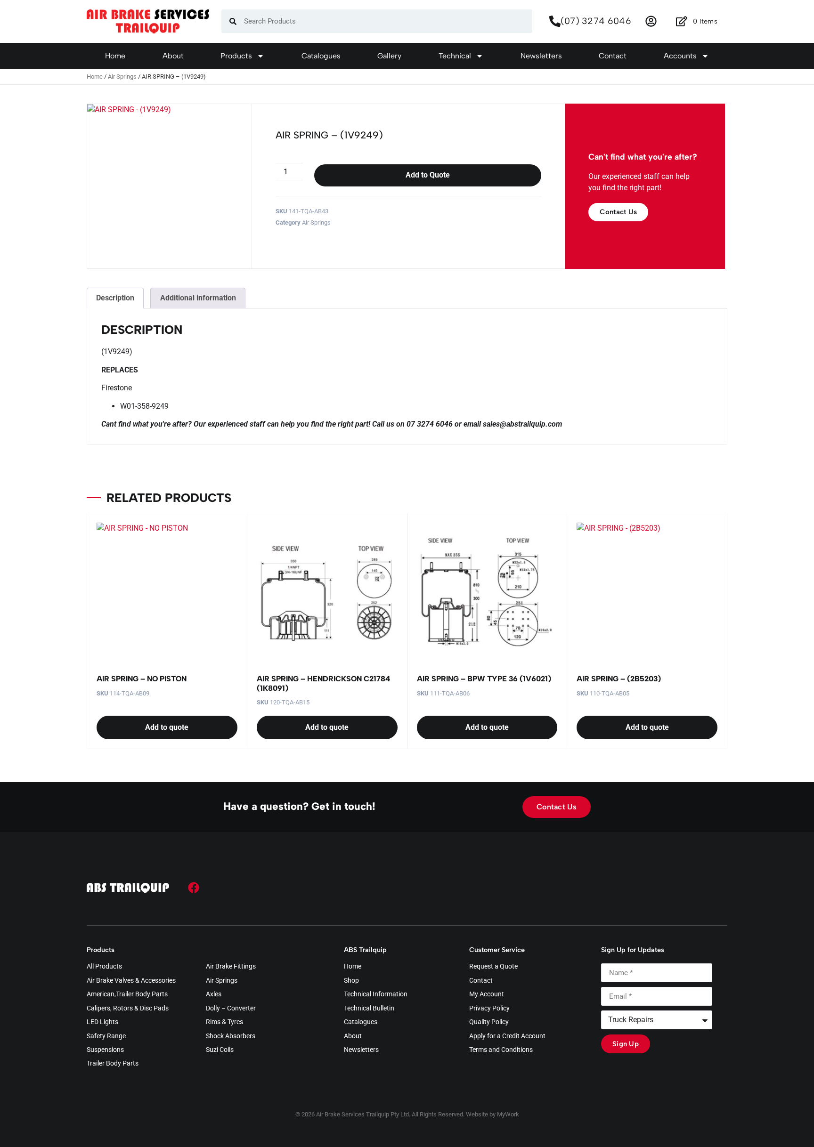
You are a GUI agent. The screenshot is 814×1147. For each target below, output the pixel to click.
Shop (351, 980)
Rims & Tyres (224, 1022)
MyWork (508, 1114)
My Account (486, 994)
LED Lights (102, 1022)
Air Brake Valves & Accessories (131, 980)
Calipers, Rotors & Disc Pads (128, 1008)
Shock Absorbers (230, 1036)
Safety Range (106, 1036)
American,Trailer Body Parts (127, 994)
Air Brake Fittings (231, 966)
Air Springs (122, 76)
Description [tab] (115, 297)
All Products (104, 966)
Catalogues (321, 55)
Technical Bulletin (369, 1008)
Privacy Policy (489, 1008)
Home (115, 55)
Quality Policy (489, 1022)
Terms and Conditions (501, 1050)
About (173, 55)
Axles (213, 994)
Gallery (389, 55)
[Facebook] (193, 887)
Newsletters (541, 55)
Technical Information (375, 994)
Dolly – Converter (231, 1008)
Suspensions (105, 1050)
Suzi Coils (220, 1050)
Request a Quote (493, 966)
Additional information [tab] (198, 297)
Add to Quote (428, 174)
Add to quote (166, 727)
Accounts (680, 55)
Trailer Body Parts (112, 1063)
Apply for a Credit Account (507, 1036)
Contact (613, 55)
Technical (455, 55)
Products (236, 55)
